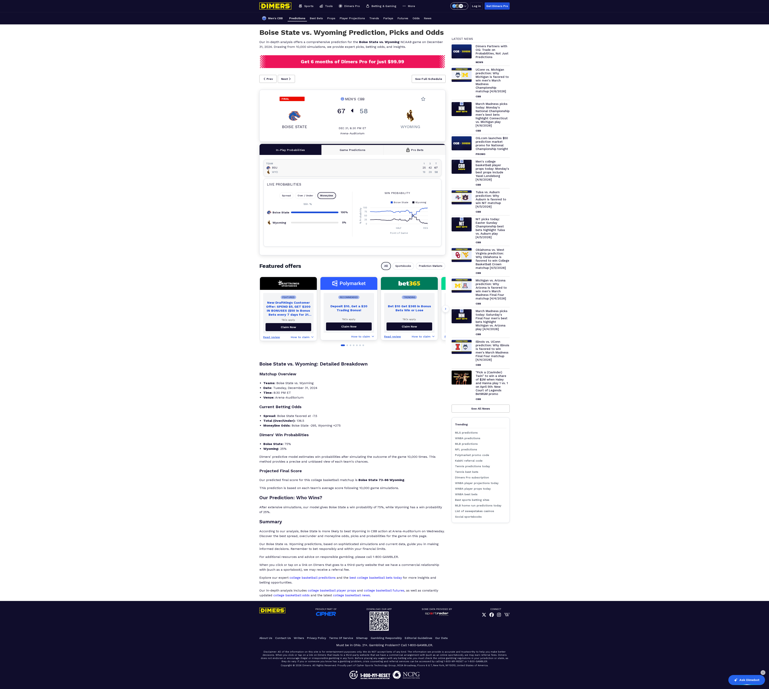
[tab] (291, 150)
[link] (484, 614)
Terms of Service (341, 638)
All (386, 265)
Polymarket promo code (472, 455)
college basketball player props (332, 590)
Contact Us (283, 638)
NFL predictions (466, 449)
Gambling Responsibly (386, 638)
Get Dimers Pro (497, 6)
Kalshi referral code (468, 460)
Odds (416, 18)
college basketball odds (291, 595)
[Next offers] (445, 308)
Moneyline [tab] (326, 195)
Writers (299, 638)
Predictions (297, 18)
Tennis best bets (466, 471)
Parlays (388, 18)
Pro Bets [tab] (417, 150)
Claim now (288, 327)
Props (331, 18)
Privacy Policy (316, 638)
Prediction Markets (430, 265)
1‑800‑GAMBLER (420, 645)
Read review (271, 337)
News (427, 18)
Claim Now (348, 326)
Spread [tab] (286, 195)
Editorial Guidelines (418, 638)
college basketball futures (384, 590)
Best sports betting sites (472, 499)
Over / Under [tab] (305, 195)
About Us (265, 638)
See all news (480, 408)
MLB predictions (466, 443)
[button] (268, 79)
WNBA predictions (467, 438)
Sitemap (362, 638)
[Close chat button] (763, 672)
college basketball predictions (313, 578)
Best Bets (316, 18)
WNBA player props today (473, 488)
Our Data (441, 638)
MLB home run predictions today (478, 505)
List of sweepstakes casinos (474, 511)
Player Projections (352, 18)
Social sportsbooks (468, 516)
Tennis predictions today (472, 466)
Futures (403, 18)
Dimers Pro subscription (472, 477)
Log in (476, 6)
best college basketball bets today (375, 578)
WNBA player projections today (476, 483)
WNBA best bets (466, 494)
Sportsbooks (403, 265)
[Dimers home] (275, 6)
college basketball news (351, 595)
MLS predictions (466, 432)
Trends (374, 18)
